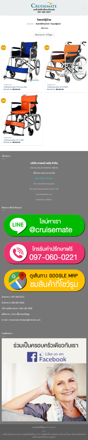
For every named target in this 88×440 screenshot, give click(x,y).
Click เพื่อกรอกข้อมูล (20, 314)
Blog (43, 431)
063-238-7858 (25, 308)
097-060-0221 (17, 296)
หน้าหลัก (30, 23)
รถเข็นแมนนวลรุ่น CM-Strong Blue (15, 87)
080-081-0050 (17, 302)
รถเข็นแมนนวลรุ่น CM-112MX (14, 140)
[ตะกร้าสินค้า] (84, 7)
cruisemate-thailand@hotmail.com (24, 319)
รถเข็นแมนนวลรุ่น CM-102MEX (57, 87)
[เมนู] (3, 7)
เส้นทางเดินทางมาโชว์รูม (44, 178)
